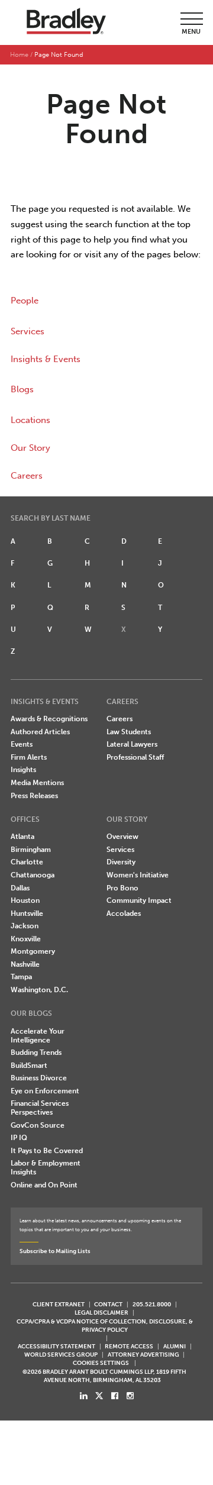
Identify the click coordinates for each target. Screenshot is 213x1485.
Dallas (20, 888)
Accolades (123, 913)
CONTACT (108, 1304)
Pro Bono (122, 888)
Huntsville (27, 913)
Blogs (22, 389)
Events (22, 744)
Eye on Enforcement (45, 1091)
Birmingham (31, 849)
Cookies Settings (101, 1363)
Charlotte (27, 862)
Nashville (25, 964)
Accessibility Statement (56, 1346)
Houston (25, 900)
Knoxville (26, 939)
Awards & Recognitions (49, 719)
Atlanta (22, 836)
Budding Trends (36, 1052)
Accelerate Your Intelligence (37, 1035)
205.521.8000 (152, 1304)
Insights (23, 770)
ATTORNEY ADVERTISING (143, 1354)
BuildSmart (29, 1065)
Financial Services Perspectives (40, 1107)
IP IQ (19, 1138)
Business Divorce (39, 1078)
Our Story (30, 448)
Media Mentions (37, 783)
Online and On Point (44, 1185)
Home (19, 55)
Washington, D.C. (39, 990)
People (24, 300)
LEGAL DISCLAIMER (101, 1312)
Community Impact (139, 900)
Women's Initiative (137, 875)
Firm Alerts (29, 757)
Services (27, 331)
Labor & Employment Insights (45, 1167)
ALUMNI (174, 1346)
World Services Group (61, 1354)
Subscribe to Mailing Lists (55, 1251)
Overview (122, 836)
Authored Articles (40, 732)
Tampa (21, 977)
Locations (30, 420)
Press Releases (34, 796)
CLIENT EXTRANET (59, 1304)
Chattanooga (32, 875)
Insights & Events (45, 359)
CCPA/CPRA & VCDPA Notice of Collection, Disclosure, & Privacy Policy (105, 1326)
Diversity (120, 862)
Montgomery (33, 951)
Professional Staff (135, 757)
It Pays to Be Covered (47, 1151)
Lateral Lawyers (131, 744)
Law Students (128, 732)
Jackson (24, 926)
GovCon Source (37, 1125)
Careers (27, 475)
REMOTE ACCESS (129, 1346)
